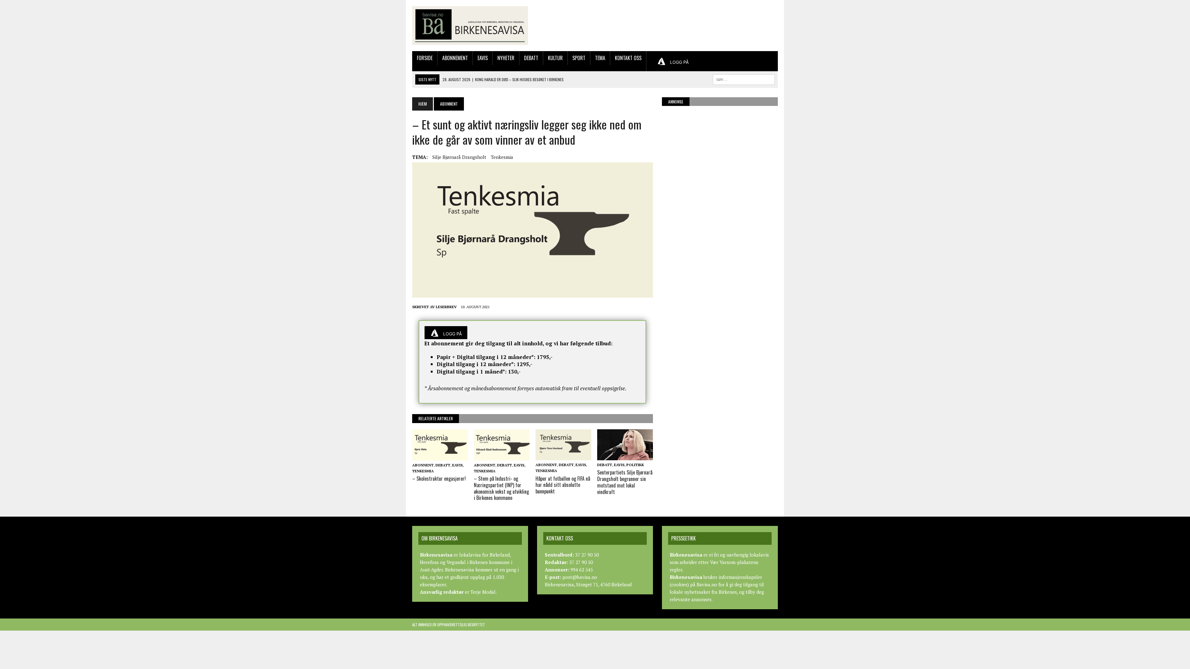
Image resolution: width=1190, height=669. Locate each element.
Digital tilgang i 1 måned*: (472, 371)
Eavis (483, 58)
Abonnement (455, 58)
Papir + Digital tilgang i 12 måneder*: (486, 357)
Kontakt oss (628, 58)
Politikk (635, 464)
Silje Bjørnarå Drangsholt (459, 157)
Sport (578, 58)
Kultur (555, 58)
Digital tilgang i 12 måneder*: (476, 364)
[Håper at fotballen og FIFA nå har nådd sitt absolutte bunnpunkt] (563, 456)
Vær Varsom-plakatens (734, 562)
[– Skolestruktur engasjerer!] (440, 456)
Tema (600, 58)
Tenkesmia (502, 157)
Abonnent (423, 465)
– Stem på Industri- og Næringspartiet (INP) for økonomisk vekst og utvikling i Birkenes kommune (501, 488)
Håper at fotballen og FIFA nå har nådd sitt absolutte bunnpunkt (563, 485)
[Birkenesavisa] (470, 25)
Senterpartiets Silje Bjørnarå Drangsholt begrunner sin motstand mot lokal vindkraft (624, 482)
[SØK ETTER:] (744, 78)
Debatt (531, 58)
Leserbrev (446, 306)
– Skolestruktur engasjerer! (439, 478)
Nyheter (505, 58)
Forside (425, 58)
